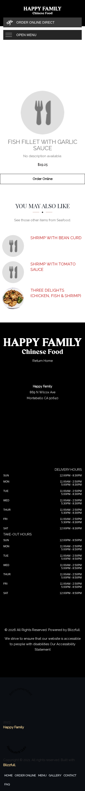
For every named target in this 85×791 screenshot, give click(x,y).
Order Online (43, 179)
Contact (70, 775)
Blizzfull (74, 630)
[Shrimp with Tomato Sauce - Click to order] (14, 272)
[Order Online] (42, 112)
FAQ (7, 784)
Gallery (55, 775)
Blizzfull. (9, 765)
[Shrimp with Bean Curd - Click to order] (14, 246)
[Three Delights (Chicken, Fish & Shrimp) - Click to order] (14, 298)
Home (8, 775)
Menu (42, 775)
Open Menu (26, 35)
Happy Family (13, 727)
